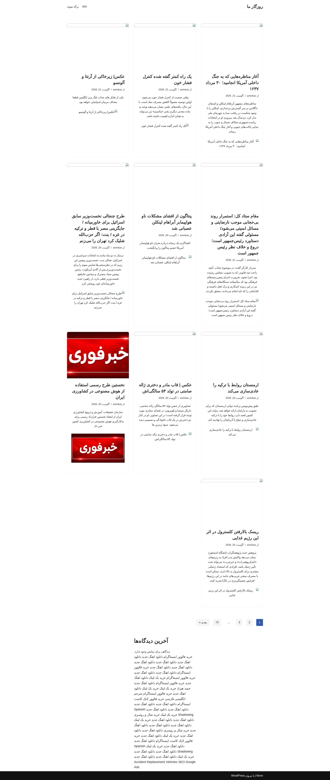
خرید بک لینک (157, 677)
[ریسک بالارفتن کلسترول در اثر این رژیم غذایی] (232, 502)
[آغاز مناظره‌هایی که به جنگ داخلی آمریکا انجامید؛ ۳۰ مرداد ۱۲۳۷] (232, 47)
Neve (259, 775)
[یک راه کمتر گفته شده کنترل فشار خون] (165, 47)
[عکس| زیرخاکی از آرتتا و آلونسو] (98, 47)
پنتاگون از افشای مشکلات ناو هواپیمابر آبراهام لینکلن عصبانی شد (167, 222)
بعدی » (203, 622)
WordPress (238, 775)
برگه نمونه (73, 6)
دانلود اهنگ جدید (152, 657)
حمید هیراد (183, 688)
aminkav (251, 95)
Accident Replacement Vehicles (155, 762)
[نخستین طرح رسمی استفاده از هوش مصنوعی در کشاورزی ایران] (98, 355)
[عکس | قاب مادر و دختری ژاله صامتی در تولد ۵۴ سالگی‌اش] (165, 355)
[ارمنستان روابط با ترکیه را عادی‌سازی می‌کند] (232, 355)
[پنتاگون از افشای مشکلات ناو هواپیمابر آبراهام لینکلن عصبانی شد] (165, 186)
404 (84, 6)
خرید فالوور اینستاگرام (178, 657)
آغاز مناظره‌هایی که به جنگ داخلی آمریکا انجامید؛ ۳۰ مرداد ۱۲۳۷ (232, 82)
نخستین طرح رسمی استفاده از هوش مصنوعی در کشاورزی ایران (98, 390)
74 (217, 622)
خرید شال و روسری (147, 714)
